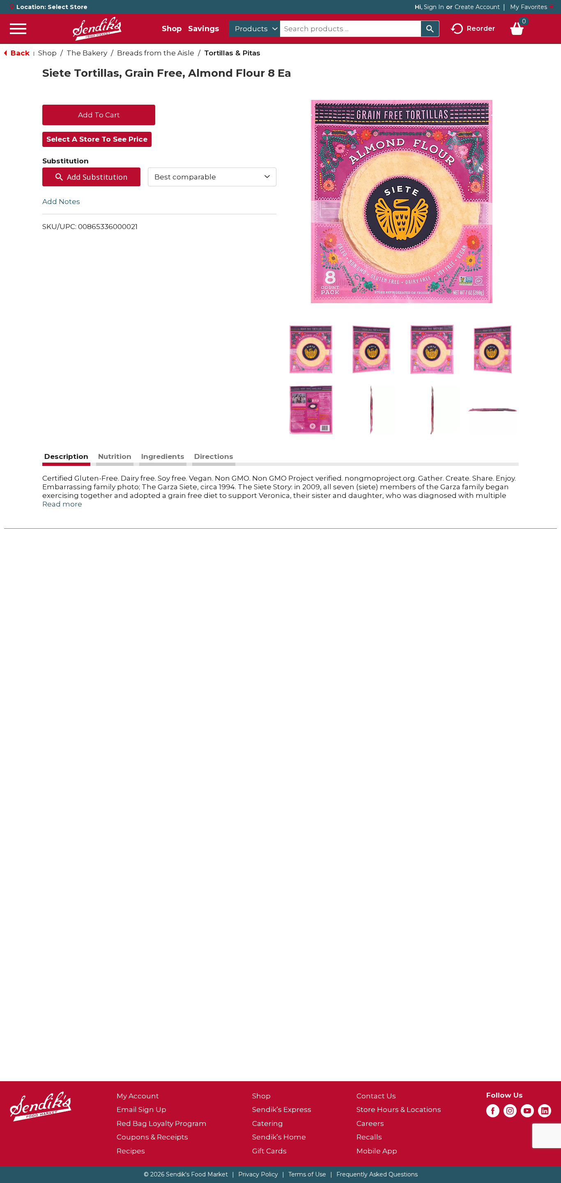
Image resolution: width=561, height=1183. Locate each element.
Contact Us (376, 1096)
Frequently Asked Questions (377, 1174)
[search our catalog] (430, 29)
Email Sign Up (141, 1109)
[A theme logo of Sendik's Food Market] (97, 28)
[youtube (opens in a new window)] (527, 1113)
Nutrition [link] (114, 456)
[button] (311, 349)
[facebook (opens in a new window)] (492, 1113)
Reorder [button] (481, 28)
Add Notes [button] (61, 201)
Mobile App (376, 1151)
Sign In (434, 7)
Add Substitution (97, 177)
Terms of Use (307, 1174)
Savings (203, 28)
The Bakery (87, 53)
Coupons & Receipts (152, 1137)
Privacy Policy (258, 1174)
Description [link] (66, 456)
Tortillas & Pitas (232, 53)
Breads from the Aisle (155, 53)
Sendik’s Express (281, 1109)
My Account (138, 1096)
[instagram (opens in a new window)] (510, 1113)
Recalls (369, 1137)
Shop (172, 28)
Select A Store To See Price (96, 139)
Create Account (477, 7)
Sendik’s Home (279, 1137)
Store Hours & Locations (398, 1109)
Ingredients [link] (162, 456)
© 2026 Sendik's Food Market (186, 1174)
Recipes (131, 1151)
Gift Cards (269, 1151)
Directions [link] (213, 456)
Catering (267, 1123)
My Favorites (528, 7)
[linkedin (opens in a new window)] (544, 1113)
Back (19, 53)
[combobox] (254, 29)
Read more (62, 504)
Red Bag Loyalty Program (162, 1123)
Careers (370, 1123)
